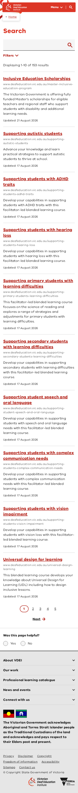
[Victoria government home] (67, 782)
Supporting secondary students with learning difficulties (35, 344)
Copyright (44, 756)
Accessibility (51, 762)
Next (36, 619)
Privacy (8, 756)
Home (12, 17)
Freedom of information (20, 762)
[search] (70, 45)
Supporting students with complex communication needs (38, 455)
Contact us (27, 767)
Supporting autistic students (32, 133)
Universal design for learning (32, 559)
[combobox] (33, 45)
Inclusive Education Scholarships (37, 78)
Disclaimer (25, 756)
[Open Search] (71, 7)
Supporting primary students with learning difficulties (38, 283)
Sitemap (9, 767)
